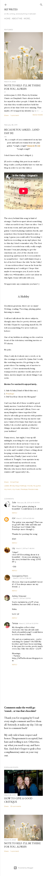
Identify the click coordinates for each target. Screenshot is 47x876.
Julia (14, 502)
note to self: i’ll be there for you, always (22, 87)
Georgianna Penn (20, 576)
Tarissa (15, 623)
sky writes (10, 9)
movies (30, 486)
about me (17, 18)
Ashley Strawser (19, 596)
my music (16, 489)
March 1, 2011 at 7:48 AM (25, 548)
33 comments (15, 806)
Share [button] (6, 115)
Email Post (14, 482)
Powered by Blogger (25, 868)
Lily (38, 146)
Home (7, 18)
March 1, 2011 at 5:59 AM (25, 518)
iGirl (13, 518)
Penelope (10, 393)
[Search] (41, 4)
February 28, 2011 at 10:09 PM (28, 503)
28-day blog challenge (18, 486)
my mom (7, 489)
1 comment (14, 115)
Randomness (33, 489)
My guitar (37, 486)
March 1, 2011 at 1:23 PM (22, 598)
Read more (38, 115)
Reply (14, 513)
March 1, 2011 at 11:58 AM (22, 578)
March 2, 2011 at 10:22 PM (28, 623)
